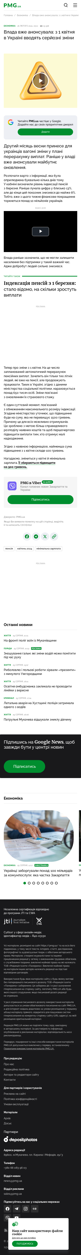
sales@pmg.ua (13, 1193)
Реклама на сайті (15, 1093)
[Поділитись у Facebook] (27, 536)
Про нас (9, 1064)
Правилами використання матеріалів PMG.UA (29, 1048)
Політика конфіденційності (20, 1099)
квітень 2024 (24, 548)
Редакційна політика (16, 1069)
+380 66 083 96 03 (15, 1167)
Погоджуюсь (25, 1243)
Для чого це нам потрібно (24, 1238)
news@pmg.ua (13, 1180)
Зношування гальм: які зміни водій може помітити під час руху (40, 655)
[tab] (24, 883)
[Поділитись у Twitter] (45, 536)
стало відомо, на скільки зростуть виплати (40, 289)
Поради (8, 649)
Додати (45, 132)
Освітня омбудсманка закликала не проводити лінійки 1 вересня (38, 688)
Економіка (22, 15)
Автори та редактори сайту (21, 1074)
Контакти (9, 1079)
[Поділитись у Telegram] (36, 536)
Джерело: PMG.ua (14, 517)
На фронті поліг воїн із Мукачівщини (30, 640)
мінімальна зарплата (49, 548)
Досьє (8, 1123)
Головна (8, 15)
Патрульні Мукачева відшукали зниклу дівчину (37, 719)
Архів (7, 1118)
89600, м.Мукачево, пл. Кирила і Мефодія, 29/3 (33, 1154)
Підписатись (40, 499)
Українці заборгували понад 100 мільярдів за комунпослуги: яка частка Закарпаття (38, 873)
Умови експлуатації (16, 1104)
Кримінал (9, 698)
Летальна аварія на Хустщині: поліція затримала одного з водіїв (39, 705)
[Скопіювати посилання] (54, 536)
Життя (7, 636)
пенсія (9, 548)
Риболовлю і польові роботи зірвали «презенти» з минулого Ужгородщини (40, 672)
